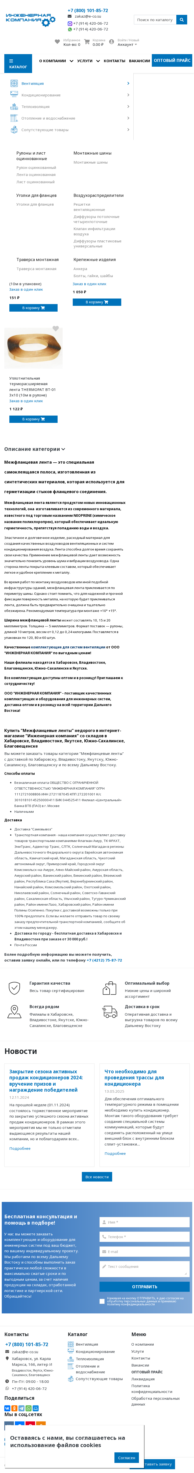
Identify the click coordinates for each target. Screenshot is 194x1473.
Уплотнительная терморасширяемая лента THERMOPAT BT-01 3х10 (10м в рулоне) (32, 387)
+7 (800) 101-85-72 (88, 10)
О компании (52, 60)
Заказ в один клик (26, 289)
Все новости (97, 1176)
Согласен (126, 1457)
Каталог (78, 1334)
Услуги (84, 60)
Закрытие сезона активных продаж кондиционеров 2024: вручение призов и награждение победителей (46, 1080)
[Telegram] (21, 1408)
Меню (138, 1334)
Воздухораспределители (98, 195)
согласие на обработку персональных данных (145, 1299)
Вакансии (139, 60)
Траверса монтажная (37, 259)
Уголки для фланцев (36, 195)
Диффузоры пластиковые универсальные (98, 243)
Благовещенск (39, 1375)
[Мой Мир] (36, 1408)
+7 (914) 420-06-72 (90, 23)
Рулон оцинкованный (36, 167)
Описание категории (32, 449)
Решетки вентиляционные (89, 207)
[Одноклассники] (14, 1408)
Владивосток (21, 1370)
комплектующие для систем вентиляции (68, 647)
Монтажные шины (93, 153)
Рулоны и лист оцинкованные (31, 156)
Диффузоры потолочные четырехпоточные (96, 219)
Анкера (80, 268)
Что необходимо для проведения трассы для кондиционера (134, 1077)
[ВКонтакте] (7, 1408)
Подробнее (20, 1148)
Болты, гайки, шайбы (93, 275)
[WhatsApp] (29, 1408)
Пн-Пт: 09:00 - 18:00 (30, 1381)
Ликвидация (143, 1378)
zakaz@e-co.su (87, 16)
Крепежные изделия (95, 259)
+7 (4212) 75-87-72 (104, 960)
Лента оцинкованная (36, 174)
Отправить (144, 1287)
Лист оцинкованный (35, 181)
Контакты (114, 60)
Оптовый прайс (172, 60)
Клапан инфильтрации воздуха (94, 231)
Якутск (37, 1370)
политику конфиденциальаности (131, 1304)
